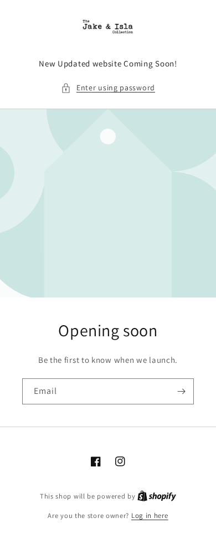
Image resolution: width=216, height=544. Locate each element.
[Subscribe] (181, 391)
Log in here (149, 515)
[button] (108, 88)
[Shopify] (156, 496)
